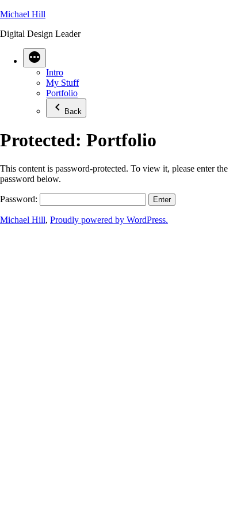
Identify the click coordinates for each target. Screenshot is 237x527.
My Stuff (62, 83)
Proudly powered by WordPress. (109, 220)
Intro (54, 72)
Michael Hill (22, 14)
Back (73, 111)
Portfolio (62, 93)
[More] (34, 57)
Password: (20, 199)
